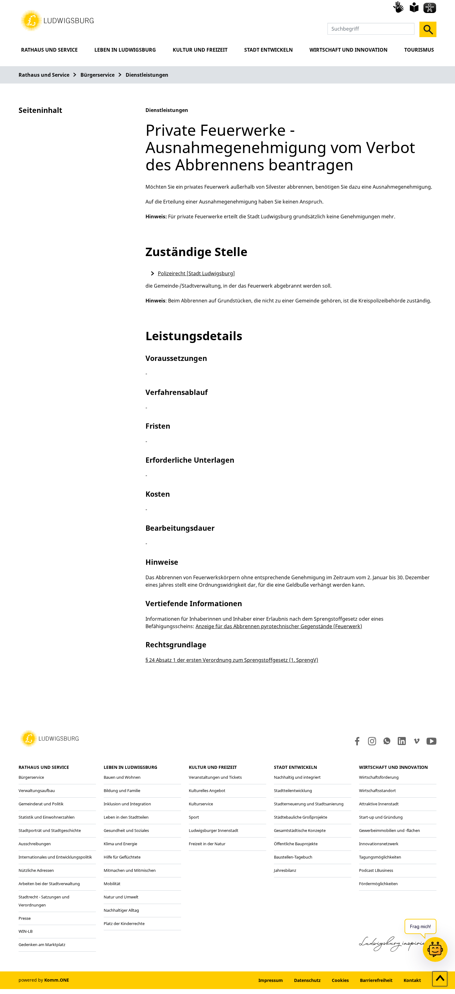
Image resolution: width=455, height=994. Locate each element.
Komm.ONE (56, 980)
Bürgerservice (97, 74)
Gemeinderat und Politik (41, 804)
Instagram (371, 741)
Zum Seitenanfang (440, 979)
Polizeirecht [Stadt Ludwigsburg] (196, 273)
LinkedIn (401, 741)
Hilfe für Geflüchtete (122, 857)
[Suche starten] (427, 29)
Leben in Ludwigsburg (125, 49)
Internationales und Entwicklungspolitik (55, 857)
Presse (25, 918)
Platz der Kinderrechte (124, 923)
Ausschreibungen (35, 843)
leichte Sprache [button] (414, 7)
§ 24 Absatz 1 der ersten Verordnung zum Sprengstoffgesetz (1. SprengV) (231, 660)
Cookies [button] (340, 980)
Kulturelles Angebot (207, 790)
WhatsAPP (387, 741)
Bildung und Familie (122, 790)
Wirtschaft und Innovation (349, 49)
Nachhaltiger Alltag (121, 910)
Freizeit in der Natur (207, 843)
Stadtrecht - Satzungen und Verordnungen (44, 901)
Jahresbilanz (285, 870)
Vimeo (417, 741)
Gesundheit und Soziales (126, 830)
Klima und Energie (120, 843)
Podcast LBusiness (376, 870)
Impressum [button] (270, 980)
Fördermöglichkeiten (378, 883)
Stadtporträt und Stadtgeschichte (50, 830)
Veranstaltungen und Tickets (215, 777)
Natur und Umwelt (121, 897)
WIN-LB (25, 931)
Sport (194, 817)
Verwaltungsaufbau (37, 790)
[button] (57, 20)
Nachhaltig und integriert (297, 777)
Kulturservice (201, 804)
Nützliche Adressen (36, 870)
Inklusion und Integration (127, 804)
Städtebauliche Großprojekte (300, 817)
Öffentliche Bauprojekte (296, 843)
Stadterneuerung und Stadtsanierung (309, 804)
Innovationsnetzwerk (378, 843)
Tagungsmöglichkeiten (380, 857)
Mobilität (112, 883)
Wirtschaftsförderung (379, 777)
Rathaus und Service (49, 49)
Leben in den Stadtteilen (126, 817)
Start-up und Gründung (381, 817)
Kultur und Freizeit (200, 49)
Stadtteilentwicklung (293, 790)
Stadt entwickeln (268, 49)
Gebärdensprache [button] (399, 7)
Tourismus (419, 49)
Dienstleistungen (147, 74)
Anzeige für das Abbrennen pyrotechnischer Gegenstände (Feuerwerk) (279, 626)
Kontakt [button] (412, 980)
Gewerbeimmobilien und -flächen (389, 830)
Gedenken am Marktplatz (42, 944)
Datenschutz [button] (307, 980)
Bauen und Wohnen (122, 777)
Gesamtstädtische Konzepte (300, 830)
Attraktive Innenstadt (379, 804)
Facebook (355, 741)
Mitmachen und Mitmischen (130, 870)
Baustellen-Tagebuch (293, 857)
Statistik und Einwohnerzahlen (47, 817)
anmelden (234, 980)
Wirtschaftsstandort (377, 790)
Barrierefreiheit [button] (376, 980)
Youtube (431, 741)
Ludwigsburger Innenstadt (213, 830)
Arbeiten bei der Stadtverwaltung (49, 883)
